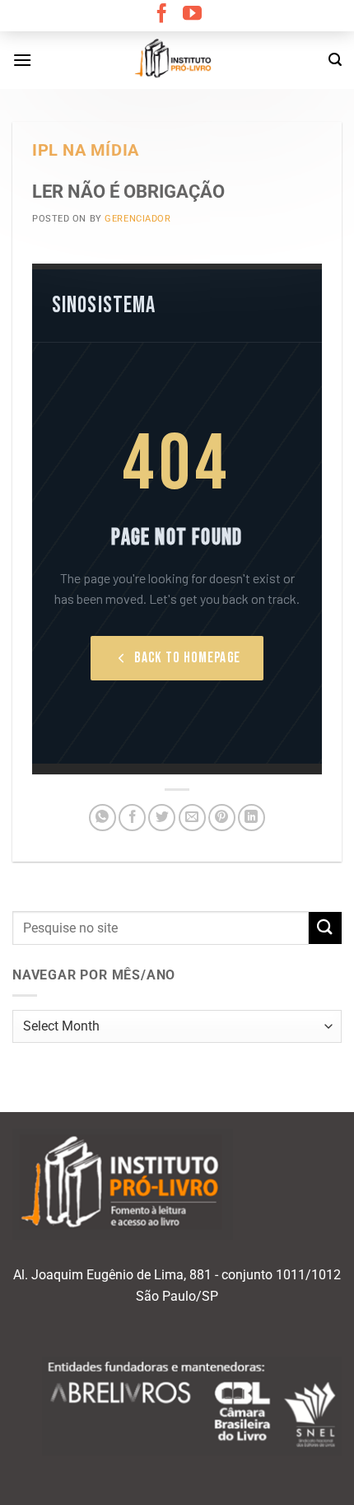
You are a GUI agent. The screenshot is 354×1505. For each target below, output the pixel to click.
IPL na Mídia (85, 150)
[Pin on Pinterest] (221, 817)
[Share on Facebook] (132, 817)
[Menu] (22, 60)
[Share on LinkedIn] (251, 817)
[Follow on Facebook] (161, 15)
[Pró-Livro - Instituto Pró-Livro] (177, 60)
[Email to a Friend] (192, 817)
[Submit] (325, 928)
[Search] (335, 60)
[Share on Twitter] (161, 817)
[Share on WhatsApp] (102, 817)
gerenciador (137, 218)
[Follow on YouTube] (192, 15)
